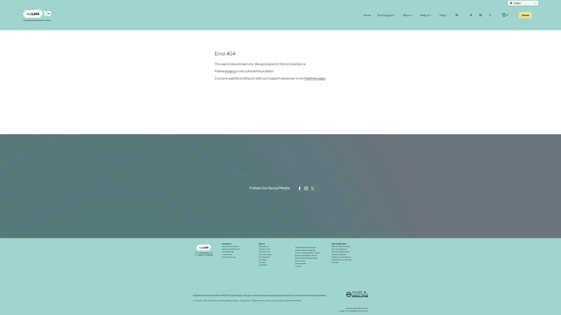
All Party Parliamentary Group (305, 250)
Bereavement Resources (231, 249)
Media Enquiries (300, 263)
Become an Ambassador (341, 252)
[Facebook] (471, 15)
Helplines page (314, 78)
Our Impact (263, 260)
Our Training (263, 265)
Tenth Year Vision (264, 252)
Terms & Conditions (211, 301)
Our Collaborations (265, 254)
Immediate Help (228, 252)
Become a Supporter (339, 249)
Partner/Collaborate (339, 254)
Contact (298, 266)
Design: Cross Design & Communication (353, 311)
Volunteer (335, 262)
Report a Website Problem (228, 301)
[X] (490, 15)
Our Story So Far (264, 249)
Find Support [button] (386, 15)
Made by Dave (363, 308)
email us (230, 71)
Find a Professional (228, 257)
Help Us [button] (425, 15)
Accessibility (197, 301)
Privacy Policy (302, 179)
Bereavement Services (230, 246)
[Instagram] (480, 15)
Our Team (262, 262)
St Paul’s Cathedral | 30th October (307, 253)
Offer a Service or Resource (342, 260)
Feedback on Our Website (341, 257)
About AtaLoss (264, 246)
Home (367, 15)
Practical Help (227, 254)
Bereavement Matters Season (306, 255)
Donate (525, 15)
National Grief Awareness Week (306, 258)
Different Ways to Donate (341, 246)
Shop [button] (442, 15)
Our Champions (264, 257)
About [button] (407, 15)
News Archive (300, 261)
